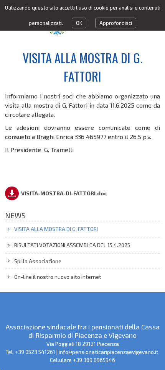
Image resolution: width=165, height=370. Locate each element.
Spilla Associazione (37, 261)
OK (79, 23)
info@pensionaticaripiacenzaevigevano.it (109, 352)
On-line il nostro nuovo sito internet (57, 276)
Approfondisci (115, 23)
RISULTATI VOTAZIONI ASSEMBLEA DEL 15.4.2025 (72, 245)
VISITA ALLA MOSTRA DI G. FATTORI (56, 229)
